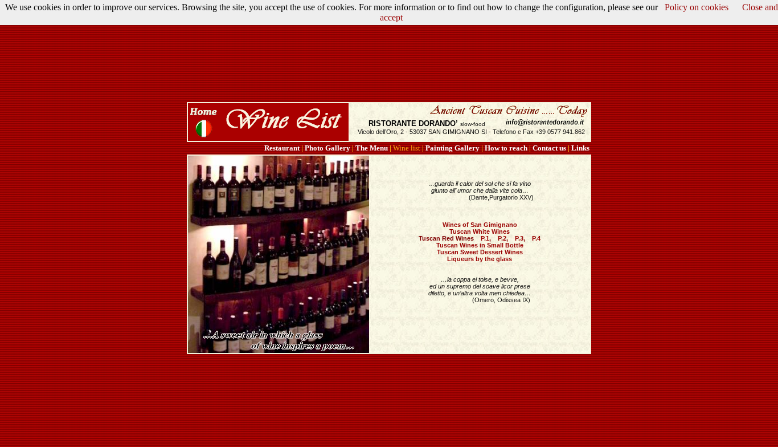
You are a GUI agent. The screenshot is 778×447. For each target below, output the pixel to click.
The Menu (371, 148)
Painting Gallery (452, 148)
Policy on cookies (696, 7)
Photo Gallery (327, 148)
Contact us (549, 148)
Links (580, 148)
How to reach (506, 148)
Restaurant (282, 148)
